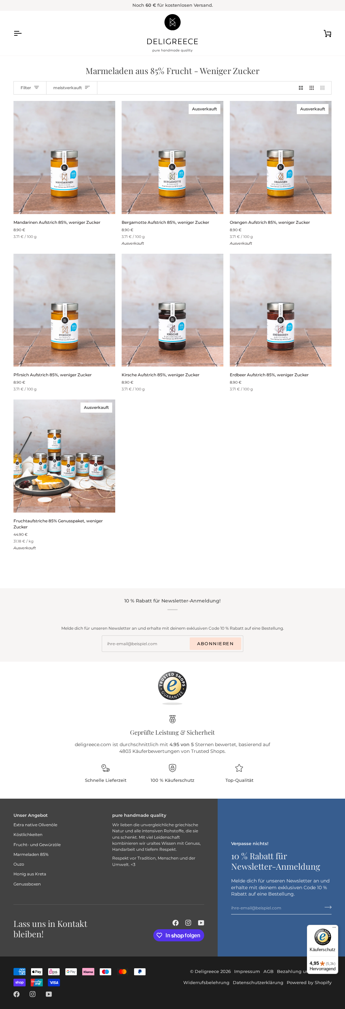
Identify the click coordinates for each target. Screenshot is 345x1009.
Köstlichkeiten (27, 834)
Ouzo (18, 864)
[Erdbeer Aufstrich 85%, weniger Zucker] (281, 310)
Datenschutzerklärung (258, 982)
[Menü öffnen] (23, 33)
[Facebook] (175, 923)
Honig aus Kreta (29, 873)
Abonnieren (215, 643)
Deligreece (207, 971)
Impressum (247, 971)
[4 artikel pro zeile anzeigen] (324, 87)
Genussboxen (27, 883)
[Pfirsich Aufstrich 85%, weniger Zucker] (64, 310)
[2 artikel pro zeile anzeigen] (300, 87)
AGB (268, 971)
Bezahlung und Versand (304, 971)
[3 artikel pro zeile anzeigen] (311, 87)
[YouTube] (201, 923)
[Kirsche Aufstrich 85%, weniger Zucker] (172, 310)
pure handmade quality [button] (139, 815)
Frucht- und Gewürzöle (37, 844)
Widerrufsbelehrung (206, 982)
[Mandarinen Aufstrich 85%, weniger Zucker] (64, 157)
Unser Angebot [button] (30, 815)
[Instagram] (188, 923)
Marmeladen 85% (31, 854)
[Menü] (334, 929)
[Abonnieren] (326, 907)
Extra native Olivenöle (35, 824)
